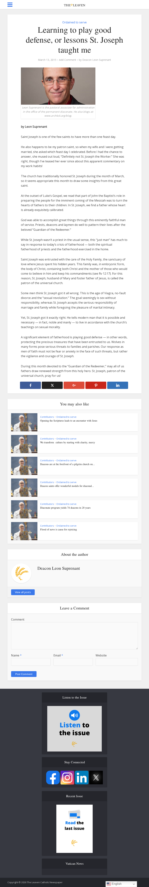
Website (101, 655)
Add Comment (67, 59)
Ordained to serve (74, 22)
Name (16, 655)
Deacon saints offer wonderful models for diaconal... (67, 486)
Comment (17, 619)
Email (58, 655)
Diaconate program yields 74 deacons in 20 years (65, 507)
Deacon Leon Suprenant (96, 59)
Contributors (47, 416)
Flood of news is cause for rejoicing (58, 529)
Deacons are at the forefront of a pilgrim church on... (67, 464)
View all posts (23, 592)
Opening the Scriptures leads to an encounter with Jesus (68, 420)
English (116, 883)
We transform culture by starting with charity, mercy (67, 442)
